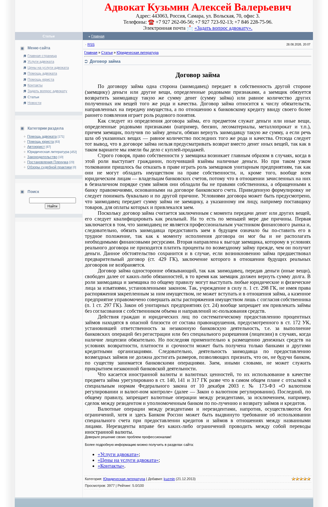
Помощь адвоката (42, 136)
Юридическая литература (48, 152)
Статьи (107, 52)
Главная (97, 36)
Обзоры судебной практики (49, 167)
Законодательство (42, 157)
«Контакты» (111, 466)
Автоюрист (36, 147)
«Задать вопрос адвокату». (223, 28)
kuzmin (169, 479)
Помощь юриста (40, 141)
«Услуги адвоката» (118, 454)
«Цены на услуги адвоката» (128, 460)
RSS (90, 44)
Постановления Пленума (47, 162)
